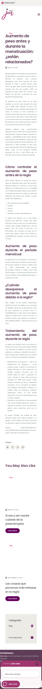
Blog (10, 33)
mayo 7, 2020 (13, 68)
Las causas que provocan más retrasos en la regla (20, 588)
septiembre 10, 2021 (15, 578)
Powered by (7, 663)
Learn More (12, 531)
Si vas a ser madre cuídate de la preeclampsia (17, 520)
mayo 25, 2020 (13, 510)
